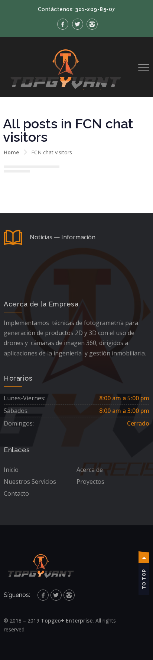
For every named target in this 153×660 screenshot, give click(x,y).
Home (11, 152)
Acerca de (89, 470)
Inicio (11, 470)
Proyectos (90, 481)
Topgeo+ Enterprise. (67, 620)
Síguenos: (17, 594)
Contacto (16, 493)
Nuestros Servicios (30, 481)
